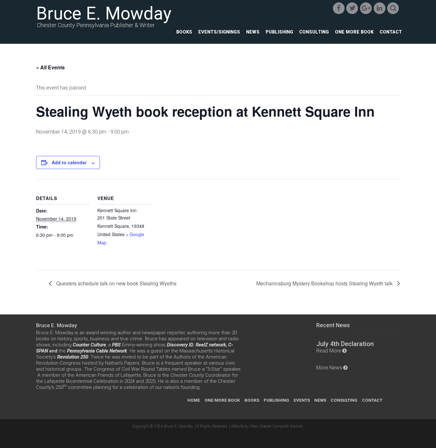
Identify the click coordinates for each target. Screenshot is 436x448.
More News (329, 368)
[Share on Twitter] (352, 8)
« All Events (50, 67)
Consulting (314, 32)
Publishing (279, 32)
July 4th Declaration (345, 344)
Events (302, 400)
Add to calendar (69, 162)
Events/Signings (219, 32)
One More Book (354, 32)
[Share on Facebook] (339, 8)
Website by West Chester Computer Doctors (267, 426)
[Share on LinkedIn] (380, 8)
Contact (391, 32)
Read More (328, 351)
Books (184, 32)
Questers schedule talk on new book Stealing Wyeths (116, 283)
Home (193, 400)
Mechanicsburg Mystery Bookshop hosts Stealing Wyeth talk (325, 283)
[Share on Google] (366, 8)
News (252, 32)
